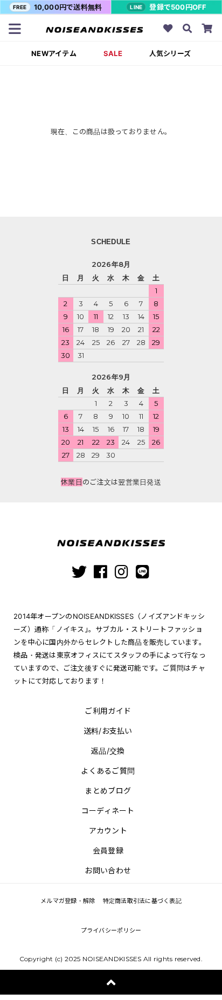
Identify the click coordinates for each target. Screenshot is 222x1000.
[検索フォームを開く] (187, 30)
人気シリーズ (170, 53)
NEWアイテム (54, 53)
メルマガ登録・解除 (67, 901)
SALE (112, 53)
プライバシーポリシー (111, 930)
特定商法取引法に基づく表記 (142, 901)
